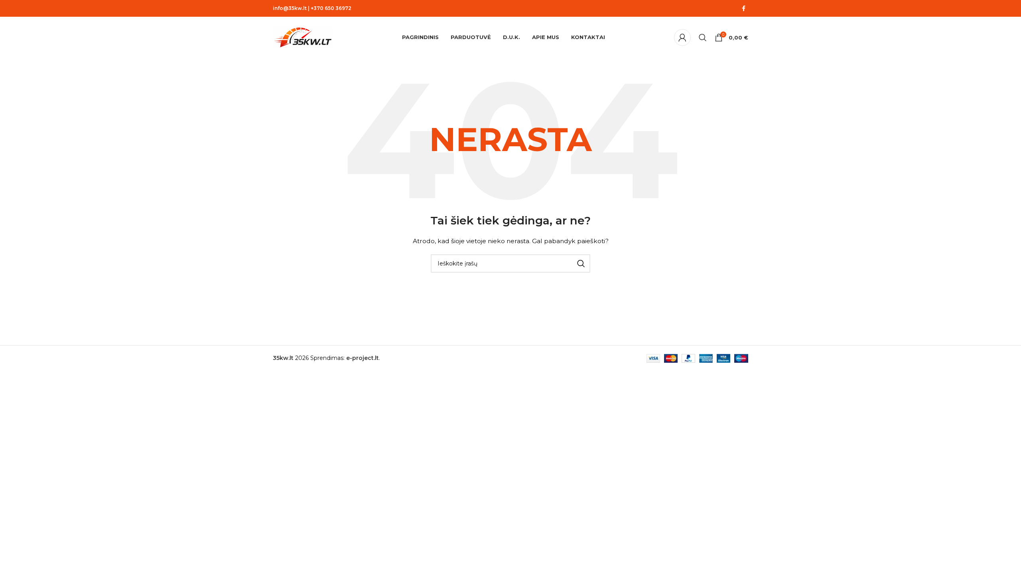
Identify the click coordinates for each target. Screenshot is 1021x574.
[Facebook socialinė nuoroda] (743, 8)
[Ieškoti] (703, 37)
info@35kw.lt (290, 8)
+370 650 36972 (331, 8)
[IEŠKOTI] (581, 263)
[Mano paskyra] (682, 37)
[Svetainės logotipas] (303, 37)
